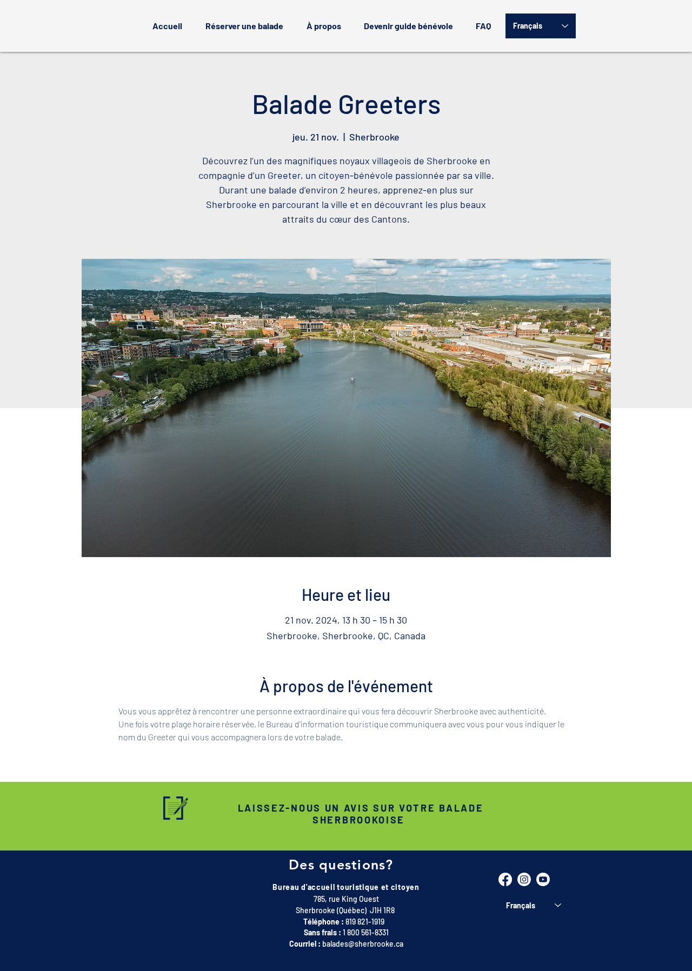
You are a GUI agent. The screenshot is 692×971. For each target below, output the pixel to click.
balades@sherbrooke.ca (362, 943)
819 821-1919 (364, 921)
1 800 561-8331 (366, 932)
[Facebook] (505, 879)
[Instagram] (524, 879)
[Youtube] (543, 879)
